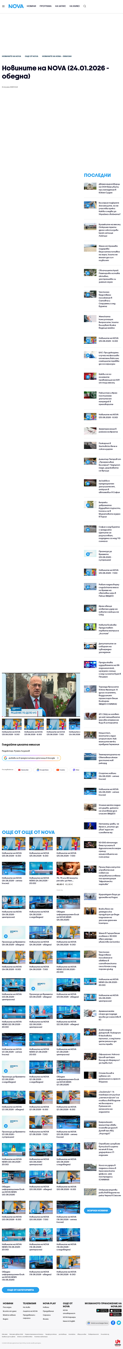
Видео (5, 1319)
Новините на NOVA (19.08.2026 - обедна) (40, 1273)
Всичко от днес (10, 1311)
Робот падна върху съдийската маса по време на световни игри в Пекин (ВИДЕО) (109, 590)
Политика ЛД (105, 1334)
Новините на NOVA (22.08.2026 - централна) (39, 1024)
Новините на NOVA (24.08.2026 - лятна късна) (12, 880)
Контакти (72, 1334)
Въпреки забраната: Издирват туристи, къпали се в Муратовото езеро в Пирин (110, 509)
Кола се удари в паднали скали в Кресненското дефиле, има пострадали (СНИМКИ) (107, 1172)
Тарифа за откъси (51, 1334)
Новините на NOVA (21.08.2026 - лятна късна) (12, 1052)
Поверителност (93, 1334)
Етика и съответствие (24, 1336)
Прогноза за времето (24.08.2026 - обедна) (13, 943)
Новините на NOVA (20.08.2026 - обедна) (40, 1187)
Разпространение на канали (34, 1334)
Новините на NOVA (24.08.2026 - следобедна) (39, 914)
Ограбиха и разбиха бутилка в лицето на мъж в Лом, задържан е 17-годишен (109, 1149)
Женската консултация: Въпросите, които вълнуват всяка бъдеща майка (109, 322)
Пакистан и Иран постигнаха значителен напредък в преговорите (108, 398)
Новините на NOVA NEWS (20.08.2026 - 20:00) (12, 1162)
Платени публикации (41, 1336)
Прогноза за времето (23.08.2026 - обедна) (41, 995)
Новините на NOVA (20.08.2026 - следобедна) (66, 1162)
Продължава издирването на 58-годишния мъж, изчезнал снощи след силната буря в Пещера (110, 669)
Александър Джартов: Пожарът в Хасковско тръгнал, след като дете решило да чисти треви (110, 1037)
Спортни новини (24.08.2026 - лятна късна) (109, 776)
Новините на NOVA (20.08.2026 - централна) (39, 1162)
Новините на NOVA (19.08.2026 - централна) (39, 1247)
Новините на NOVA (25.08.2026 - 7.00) (66, 854)
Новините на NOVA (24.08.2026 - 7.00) (39, 967)
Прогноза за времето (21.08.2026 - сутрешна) (13, 1134)
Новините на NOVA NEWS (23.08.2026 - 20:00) (66, 969)
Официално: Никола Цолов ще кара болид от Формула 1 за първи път (109, 1058)
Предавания (48, 1311)
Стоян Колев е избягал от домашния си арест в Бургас (109, 1077)
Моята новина (9, 1315)
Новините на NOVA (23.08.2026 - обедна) (68, 995)
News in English (69, 1321)
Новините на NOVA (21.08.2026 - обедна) (13, 1108)
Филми (46, 1319)
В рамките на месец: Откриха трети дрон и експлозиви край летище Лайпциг (110, 230)
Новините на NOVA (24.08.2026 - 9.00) (66, 943)
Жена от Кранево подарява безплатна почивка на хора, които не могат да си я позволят (109, 253)
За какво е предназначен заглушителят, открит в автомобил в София (109, 486)
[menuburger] (3, 6)
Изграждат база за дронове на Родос (109, 895)
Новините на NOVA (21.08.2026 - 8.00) (66, 1108)
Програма (46, 6)
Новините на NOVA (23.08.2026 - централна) (12, 997)
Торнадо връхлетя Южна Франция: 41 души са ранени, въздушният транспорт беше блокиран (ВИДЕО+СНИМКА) (109, 695)
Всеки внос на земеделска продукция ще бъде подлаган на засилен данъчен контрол (109, 916)
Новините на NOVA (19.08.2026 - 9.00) (66, 1273)
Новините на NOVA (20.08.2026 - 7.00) (39, 1218)
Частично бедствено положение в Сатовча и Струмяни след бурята (107, 299)
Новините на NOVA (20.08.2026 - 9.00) (66, 1187)
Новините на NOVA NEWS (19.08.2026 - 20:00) (12, 1247)
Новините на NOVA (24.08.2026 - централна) (12, 914)
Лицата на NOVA (30, 1311)
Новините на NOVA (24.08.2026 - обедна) (40, 943)
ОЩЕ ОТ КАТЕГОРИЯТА (20, 1289)
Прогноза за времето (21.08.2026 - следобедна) (13, 1079)
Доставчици (63, 1334)
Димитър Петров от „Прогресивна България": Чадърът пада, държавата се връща (110, 465)
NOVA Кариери (69, 1317)
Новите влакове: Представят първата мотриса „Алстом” (109, 629)
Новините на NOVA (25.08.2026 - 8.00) (39, 854)
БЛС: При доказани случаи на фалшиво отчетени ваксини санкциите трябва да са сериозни (109, 358)
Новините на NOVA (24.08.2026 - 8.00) (12, 967)
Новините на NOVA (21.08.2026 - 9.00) (39, 1108)
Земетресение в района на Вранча (108, 430)
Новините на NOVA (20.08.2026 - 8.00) (12, 1218)
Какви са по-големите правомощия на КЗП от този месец (109, 378)
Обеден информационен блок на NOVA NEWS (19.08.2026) (13, 1276)
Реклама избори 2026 (16, 1334)
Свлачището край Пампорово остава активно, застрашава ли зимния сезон (109, 276)
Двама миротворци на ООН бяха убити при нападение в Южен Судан (109, 188)
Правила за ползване (8, 1336)
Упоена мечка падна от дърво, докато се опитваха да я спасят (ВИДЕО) (109, 809)
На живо (75, 6)
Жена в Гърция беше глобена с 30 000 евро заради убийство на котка (109, 937)
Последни (7, 1307)
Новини (31, 6)
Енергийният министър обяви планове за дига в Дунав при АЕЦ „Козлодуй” (108, 1128)
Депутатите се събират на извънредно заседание (107, 647)
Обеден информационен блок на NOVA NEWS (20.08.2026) (13, 1190)
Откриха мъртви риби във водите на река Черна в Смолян (110, 1193)
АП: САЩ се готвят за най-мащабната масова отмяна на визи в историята (109, 718)
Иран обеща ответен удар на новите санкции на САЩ (109, 610)
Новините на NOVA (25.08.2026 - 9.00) (12, 854)
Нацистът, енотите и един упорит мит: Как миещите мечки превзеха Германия (109, 738)
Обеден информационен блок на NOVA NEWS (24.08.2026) (68, 915)
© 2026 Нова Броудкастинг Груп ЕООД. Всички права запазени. (21, 1343)
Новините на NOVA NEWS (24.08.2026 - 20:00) (39, 880)
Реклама (4, 1334)
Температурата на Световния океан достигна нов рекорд (109, 758)
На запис (60, 6)
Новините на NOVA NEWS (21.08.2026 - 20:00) (39, 1052)
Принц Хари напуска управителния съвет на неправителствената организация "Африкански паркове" (109, 875)
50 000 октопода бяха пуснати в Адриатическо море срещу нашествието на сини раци (110, 849)
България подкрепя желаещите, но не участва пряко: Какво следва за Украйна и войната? (110, 208)
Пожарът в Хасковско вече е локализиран (108, 446)
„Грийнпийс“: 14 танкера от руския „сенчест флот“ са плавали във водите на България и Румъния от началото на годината (109, 1102)
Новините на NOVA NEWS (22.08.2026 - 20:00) (12, 1024)
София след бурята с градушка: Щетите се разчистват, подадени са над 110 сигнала (109, 534)
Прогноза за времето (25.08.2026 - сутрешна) (105, 555)
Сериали (47, 1315)
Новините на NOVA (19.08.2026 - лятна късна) (67, 1219)
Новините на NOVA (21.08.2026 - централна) (66, 1052)
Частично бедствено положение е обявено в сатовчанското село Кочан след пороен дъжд (108, 960)
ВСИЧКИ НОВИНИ (97, 1210)
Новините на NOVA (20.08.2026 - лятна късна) (67, 1134)
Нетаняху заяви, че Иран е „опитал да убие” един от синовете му (109, 828)
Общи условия (81, 1334)
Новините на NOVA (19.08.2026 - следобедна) (66, 1247)
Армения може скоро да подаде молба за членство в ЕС (110, 1015)
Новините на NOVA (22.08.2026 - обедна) (68, 1022)
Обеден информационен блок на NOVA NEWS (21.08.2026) (68, 1080)
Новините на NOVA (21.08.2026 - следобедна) (39, 1079)
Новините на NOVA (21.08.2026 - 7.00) (39, 1132)
